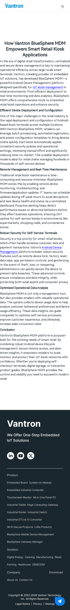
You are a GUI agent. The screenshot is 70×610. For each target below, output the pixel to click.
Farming (12, 564)
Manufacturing (44, 557)
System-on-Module (40, 482)
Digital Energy (15, 557)
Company (13, 572)
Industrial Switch (37, 512)
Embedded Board (17, 482)
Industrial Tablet (16, 504)
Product (12, 475)
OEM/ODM (38, 564)
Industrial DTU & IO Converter (24, 519)
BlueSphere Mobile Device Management (30, 534)
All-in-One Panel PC (44, 497)
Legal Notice (22, 603)
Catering (30, 557)
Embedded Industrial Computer (25, 489)
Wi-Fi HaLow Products (20, 526)
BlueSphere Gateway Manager (25, 541)
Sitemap (50, 603)
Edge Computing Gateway (42, 504)
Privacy (37, 603)
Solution (12, 549)
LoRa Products (43, 526)
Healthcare (24, 564)
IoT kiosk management (48, 87)
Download (56, 572)
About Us (12, 579)
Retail (58, 557)
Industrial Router (16, 512)
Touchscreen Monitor (19, 497)
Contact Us (25, 579)
